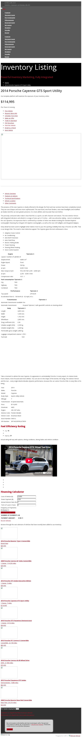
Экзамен (7, 28)
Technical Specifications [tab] (12, 198)
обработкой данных (37, 724)
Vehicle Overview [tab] (10, 194)
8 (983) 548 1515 (10, 3)
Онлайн (7, 30)
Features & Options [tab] (11, 196)
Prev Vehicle (9, 111)
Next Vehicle (9, 130)
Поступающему (10, 18)
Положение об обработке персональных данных (17, 715)
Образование (9, 20)
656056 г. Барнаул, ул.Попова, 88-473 (17, 5)
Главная (7, 13)
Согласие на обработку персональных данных (16, 713)
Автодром (8, 25)
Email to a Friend (10, 128)
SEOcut (77, 736)
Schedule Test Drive (11, 116)
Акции (7, 33)
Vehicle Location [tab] (10, 201)
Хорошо (9, 729)
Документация (10, 15)
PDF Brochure (9, 123)
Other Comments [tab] (10, 203)
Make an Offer (9, 118)
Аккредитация (10, 23)
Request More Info (11, 113)
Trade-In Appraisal (11, 121)
